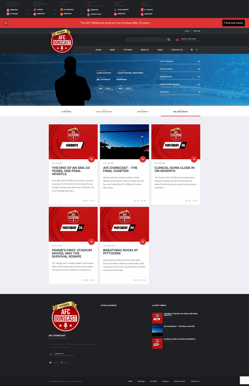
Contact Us (177, 50)
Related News (180, 111)
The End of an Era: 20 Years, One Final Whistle (71, 171)
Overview (66, 111)
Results (144, 50)
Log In (187, 31)
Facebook (55, 362)
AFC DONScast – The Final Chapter (120, 169)
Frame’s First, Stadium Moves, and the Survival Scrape (72, 253)
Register (197, 31)
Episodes (141, 381)
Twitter (65, 362)
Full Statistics (104, 111)
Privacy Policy (179, 381)
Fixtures (128, 50)
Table (160, 50)
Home (98, 50)
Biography (142, 111)
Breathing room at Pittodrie (120, 251)
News (112, 50)
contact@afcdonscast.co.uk (190, 41)
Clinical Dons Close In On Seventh (174, 169)
